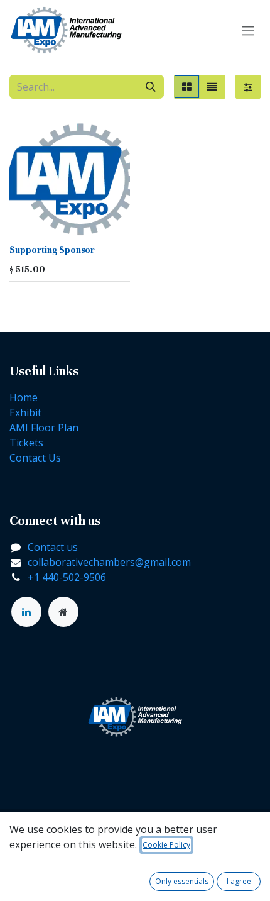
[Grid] (187, 87)
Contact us (53, 547)
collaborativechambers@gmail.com (109, 562)
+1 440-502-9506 (67, 577)
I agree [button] (239, 881)
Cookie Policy (166, 844)
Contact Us (35, 458)
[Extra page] (63, 612)
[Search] (151, 87)
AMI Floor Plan (43, 427)
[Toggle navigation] (248, 30)
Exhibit (25, 412)
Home (23, 397)
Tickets (26, 443)
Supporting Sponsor (52, 250)
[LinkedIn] (26, 612)
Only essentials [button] (181, 881)
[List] (212, 87)
